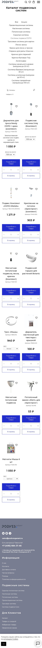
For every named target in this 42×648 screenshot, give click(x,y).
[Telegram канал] (10, 533)
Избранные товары (9, 625)
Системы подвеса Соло (10, 607)
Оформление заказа (9, 628)
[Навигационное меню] (38, 2)
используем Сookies (10, 639)
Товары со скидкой (9, 621)
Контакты (5, 566)
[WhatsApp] (6, 533)
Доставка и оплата (9, 570)
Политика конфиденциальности (14, 579)
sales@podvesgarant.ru (12, 538)
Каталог (5, 618)
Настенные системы (9, 594)
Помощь (5, 576)
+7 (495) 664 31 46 (12, 545)
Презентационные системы (12, 600)
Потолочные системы (10, 597)
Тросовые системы (9, 604)
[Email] (3, 533)
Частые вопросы (8, 573)
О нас (4, 563)
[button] (26, 2)
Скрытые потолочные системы (13, 591)
